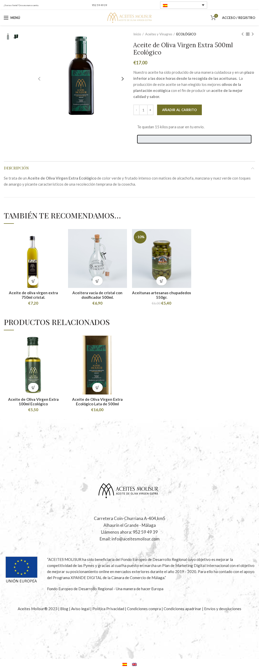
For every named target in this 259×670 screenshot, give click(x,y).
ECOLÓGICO (186, 34)
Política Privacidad (108, 608)
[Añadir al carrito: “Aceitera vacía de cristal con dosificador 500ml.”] (97, 281)
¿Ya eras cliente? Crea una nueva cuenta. (21, 5)
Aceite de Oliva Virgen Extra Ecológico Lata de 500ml (97, 401)
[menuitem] (183, 5)
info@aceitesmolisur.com (136, 538)
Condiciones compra (144, 608)
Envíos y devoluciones (222, 608)
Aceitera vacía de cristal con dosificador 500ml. (97, 295)
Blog (64, 608)
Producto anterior (242, 34)
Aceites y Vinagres (158, 34)
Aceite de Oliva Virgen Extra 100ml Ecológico (33, 401)
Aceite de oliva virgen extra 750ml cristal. (33, 295)
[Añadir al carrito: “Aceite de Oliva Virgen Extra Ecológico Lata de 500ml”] (97, 387)
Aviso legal (80, 608)
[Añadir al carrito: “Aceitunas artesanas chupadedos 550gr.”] (161, 281)
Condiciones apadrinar (183, 608)
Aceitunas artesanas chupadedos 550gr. (161, 295)
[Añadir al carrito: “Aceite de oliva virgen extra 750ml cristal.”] (33, 281)
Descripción (16, 168)
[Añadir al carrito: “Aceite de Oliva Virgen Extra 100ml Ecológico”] (33, 387)
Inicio (137, 34)
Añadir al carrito (179, 110)
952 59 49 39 (99, 5)
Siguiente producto (252, 34)
